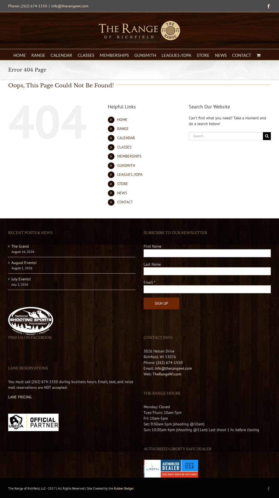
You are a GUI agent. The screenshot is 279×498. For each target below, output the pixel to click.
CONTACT (125, 202)
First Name (152, 246)
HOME (122, 119)
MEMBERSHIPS (129, 156)
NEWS (122, 193)
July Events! (21, 279)
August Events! (24, 262)
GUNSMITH (126, 165)
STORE (122, 183)
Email (149, 282)
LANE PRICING (20, 397)
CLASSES (124, 147)
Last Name (152, 264)
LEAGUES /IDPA (129, 174)
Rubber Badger (124, 488)
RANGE (123, 128)
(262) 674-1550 (169, 362)
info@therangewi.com (69, 6)
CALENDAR (126, 137)
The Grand (20, 246)
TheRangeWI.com (167, 374)
